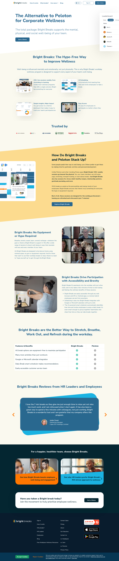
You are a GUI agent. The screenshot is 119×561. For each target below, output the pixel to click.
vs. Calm (62, 542)
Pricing (62, 524)
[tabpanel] (59, 414)
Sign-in (39, 520)
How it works (41, 524)
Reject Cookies (38, 557)
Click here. (74, 558)
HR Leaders (40, 531)
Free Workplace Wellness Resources (47, 542)
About (62, 528)
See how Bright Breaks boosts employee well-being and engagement (37, 478)
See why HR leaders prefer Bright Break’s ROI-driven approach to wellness (82, 478)
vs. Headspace (64, 539)
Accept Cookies (22, 557)
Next (106, 414)
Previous (13, 414)
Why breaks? (40, 528)
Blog (38, 539)
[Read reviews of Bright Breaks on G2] (91, 522)
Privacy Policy (64, 550)
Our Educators (64, 531)
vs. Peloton (63, 546)
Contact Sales (64, 520)
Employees (40, 535)
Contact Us (63, 535)
